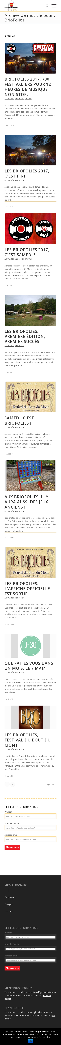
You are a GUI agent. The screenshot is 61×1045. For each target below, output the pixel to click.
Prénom (8, 812)
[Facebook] (7, 890)
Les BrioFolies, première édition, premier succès (25, 336)
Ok (31, 1041)
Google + (9, 904)
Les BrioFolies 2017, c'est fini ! (27, 173)
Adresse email (11, 835)
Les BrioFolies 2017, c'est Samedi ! (27, 252)
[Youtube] (15, 890)
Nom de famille (12, 823)
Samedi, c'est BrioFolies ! (19, 420)
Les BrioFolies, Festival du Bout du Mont (28, 740)
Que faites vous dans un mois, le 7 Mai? (29, 666)
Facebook (9, 897)
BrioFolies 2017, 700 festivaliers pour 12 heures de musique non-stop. (28, 86)
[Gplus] (11, 890)
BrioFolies (19, 99)
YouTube (9, 911)
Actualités (9, 99)
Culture (28, 99)
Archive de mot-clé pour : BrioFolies (30, 17)
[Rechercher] (46, 5)
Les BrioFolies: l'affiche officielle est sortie (27, 588)
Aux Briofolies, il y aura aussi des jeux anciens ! (26, 502)
